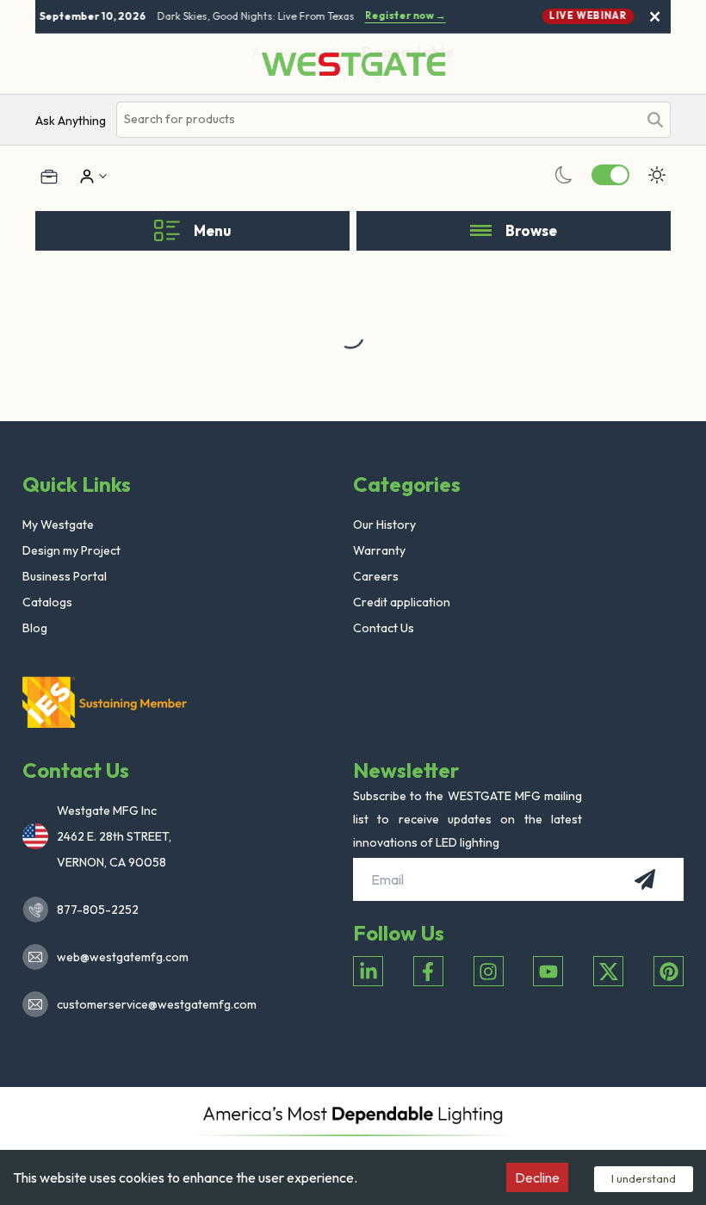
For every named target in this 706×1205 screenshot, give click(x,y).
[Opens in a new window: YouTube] (548, 971)
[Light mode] (657, 175)
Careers (376, 576)
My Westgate (58, 524)
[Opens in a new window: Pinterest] (668, 971)
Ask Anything (70, 120)
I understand (643, 1178)
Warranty (379, 550)
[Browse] (481, 231)
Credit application (401, 602)
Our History (384, 524)
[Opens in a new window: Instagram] (489, 971)
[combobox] (377, 119)
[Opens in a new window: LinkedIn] (368, 971)
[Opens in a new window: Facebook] (428, 971)
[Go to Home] (353, 64)
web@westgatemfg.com (123, 957)
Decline (537, 1177)
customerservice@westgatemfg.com (151, 1004)
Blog (34, 628)
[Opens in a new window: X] (608, 971)
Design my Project (71, 550)
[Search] (655, 119)
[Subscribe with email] (645, 879)
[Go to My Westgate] (85, 176)
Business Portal (64, 576)
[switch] (610, 175)
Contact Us (383, 628)
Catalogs (47, 602)
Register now (402, 15)
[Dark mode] (564, 175)
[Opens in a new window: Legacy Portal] (49, 176)
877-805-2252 (98, 909)
